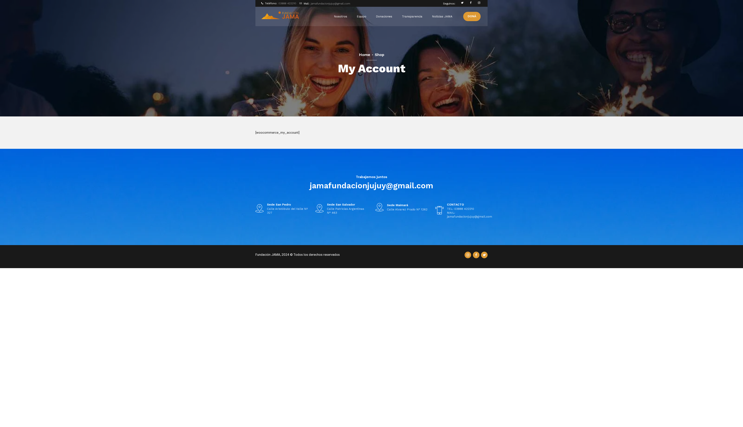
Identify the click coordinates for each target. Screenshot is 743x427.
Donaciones (384, 16)
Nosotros (340, 16)
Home (364, 54)
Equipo (361, 16)
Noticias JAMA (442, 16)
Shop (379, 54)
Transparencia (412, 16)
